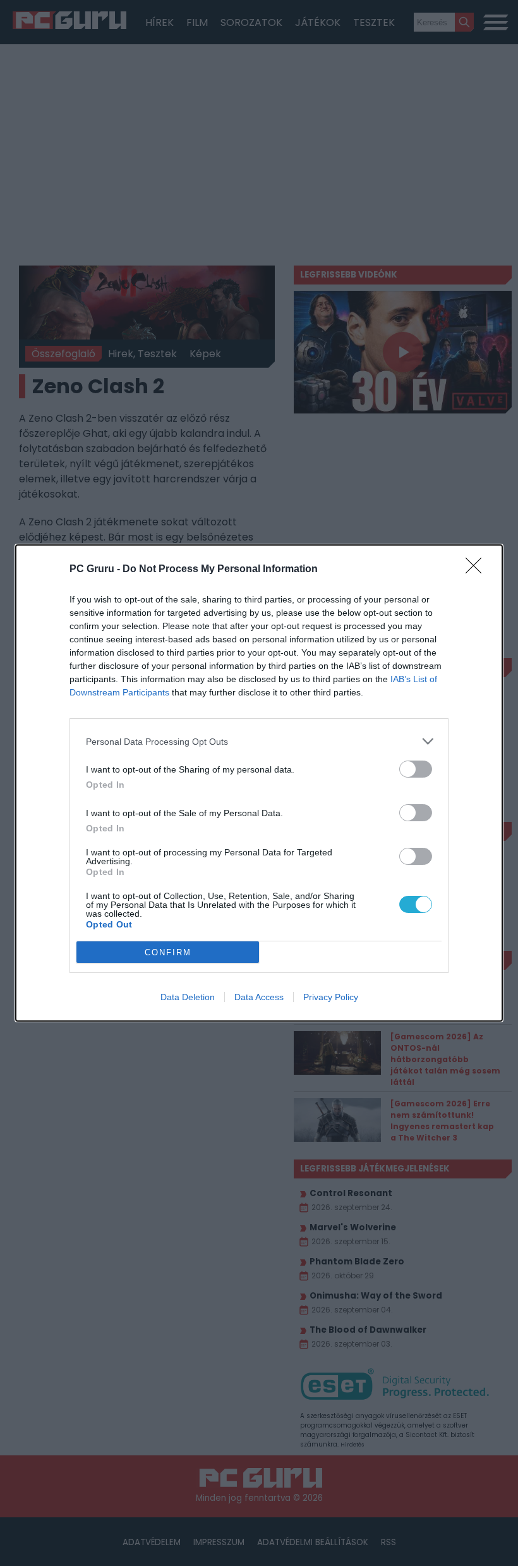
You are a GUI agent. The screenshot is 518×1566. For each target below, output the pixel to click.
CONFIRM (168, 952)
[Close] (478, 570)
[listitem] (259, 741)
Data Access (259, 997)
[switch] (415, 769)
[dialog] (259, 783)
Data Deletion (187, 997)
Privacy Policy (330, 997)
